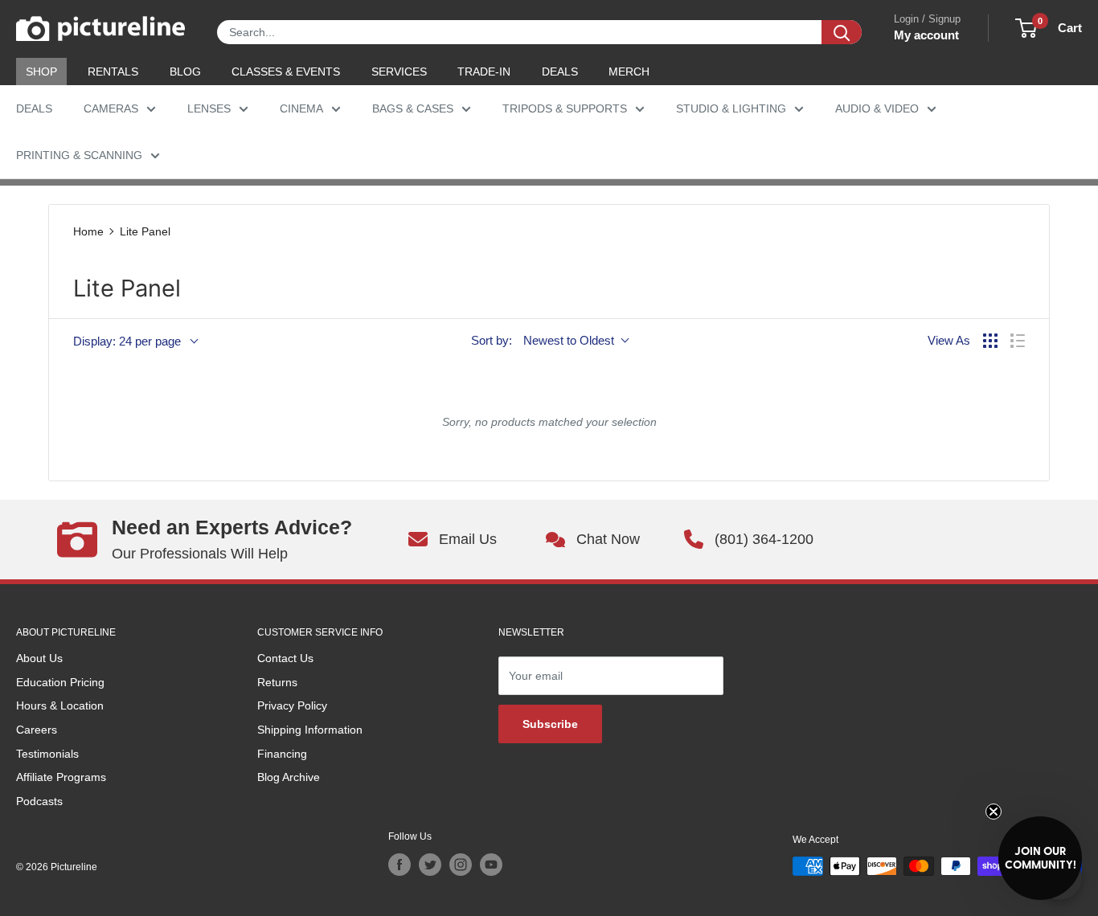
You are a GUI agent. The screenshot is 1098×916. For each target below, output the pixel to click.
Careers (36, 729)
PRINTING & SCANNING (79, 155)
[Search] (841, 32)
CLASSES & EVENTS (285, 71)
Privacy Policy (292, 705)
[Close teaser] (993, 812)
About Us (39, 658)
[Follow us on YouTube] (491, 864)
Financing (282, 753)
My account (926, 35)
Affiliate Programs (61, 777)
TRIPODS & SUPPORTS (564, 108)
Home (88, 231)
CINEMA (301, 108)
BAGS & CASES (412, 108)
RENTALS (113, 71)
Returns (277, 682)
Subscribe (550, 724)
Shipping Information (310, 729)
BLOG (185, 71)
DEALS (560, 71)
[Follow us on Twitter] (430, 864)
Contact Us (285, 658)
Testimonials (47, 753)
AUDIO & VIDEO (877, 108)
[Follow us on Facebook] (399, 864)
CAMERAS (111, 108)
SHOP (41, 71)
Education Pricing (60, 682)
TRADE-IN (483, 71)
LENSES (209, 108)
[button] (1040, 858)
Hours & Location (60, 705)
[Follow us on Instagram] (460, 864)
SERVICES (399, 71)
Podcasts (39, 801)
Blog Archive (288, 777)
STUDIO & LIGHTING (731, 108)
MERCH (628, 71)
